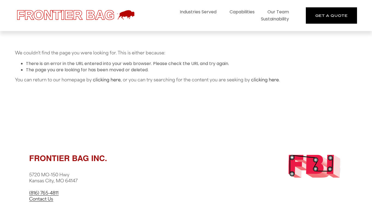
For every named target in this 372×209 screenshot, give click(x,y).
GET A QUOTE (331, 15)
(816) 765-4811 (44, 193)
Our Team (278, 12)
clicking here (107, 80)
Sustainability (275, 19)
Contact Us (41, 199)
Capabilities (242, 12)
